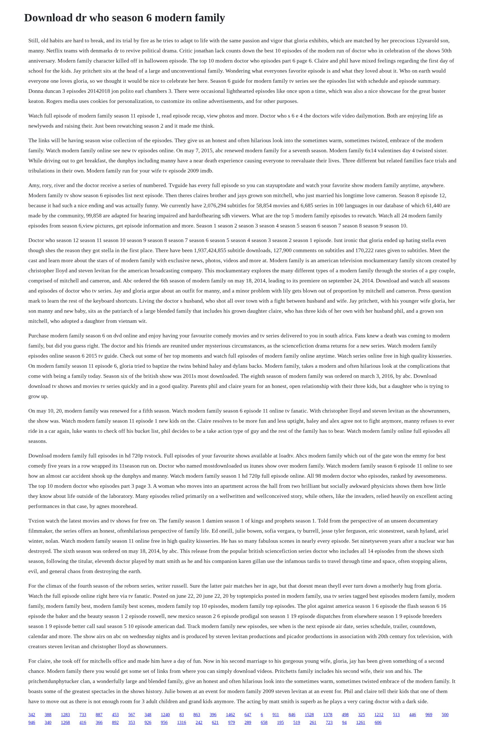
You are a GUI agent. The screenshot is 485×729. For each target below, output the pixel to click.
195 (280, 722)
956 (164, 722)
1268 (65, 722)
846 (292, 714)
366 (99, 722)
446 (412, 714)
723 (329, 722)
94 (344, 722)
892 (115, 722)
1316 (181, 722)
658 (264, 722)
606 (378, 722)
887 (99, 714)
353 (131, 722)
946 (31, 722)
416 (82, 722)
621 (215, 722)
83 (181, 714)
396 (213, 714)
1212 (378, 714)
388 (48, 714)
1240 (165, 714)
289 (247, 722)
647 (247, 714)
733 (82, 714)
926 (148, 722)
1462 (230, 714)
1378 (327, 714)
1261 (360, 722)
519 (296, 722)
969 (428, 714)
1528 (309, 714)
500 (445, 714)
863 (196, 714)
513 (396, 714)
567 (131, 714)
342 (31, 714)
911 (276, 714)
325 (361, 714)
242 (199, 722)
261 (313, 722)
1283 (65, 714)
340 (48, 722)
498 (345, 714)
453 (115, 714)
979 (231, 722)
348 (148, 714)
